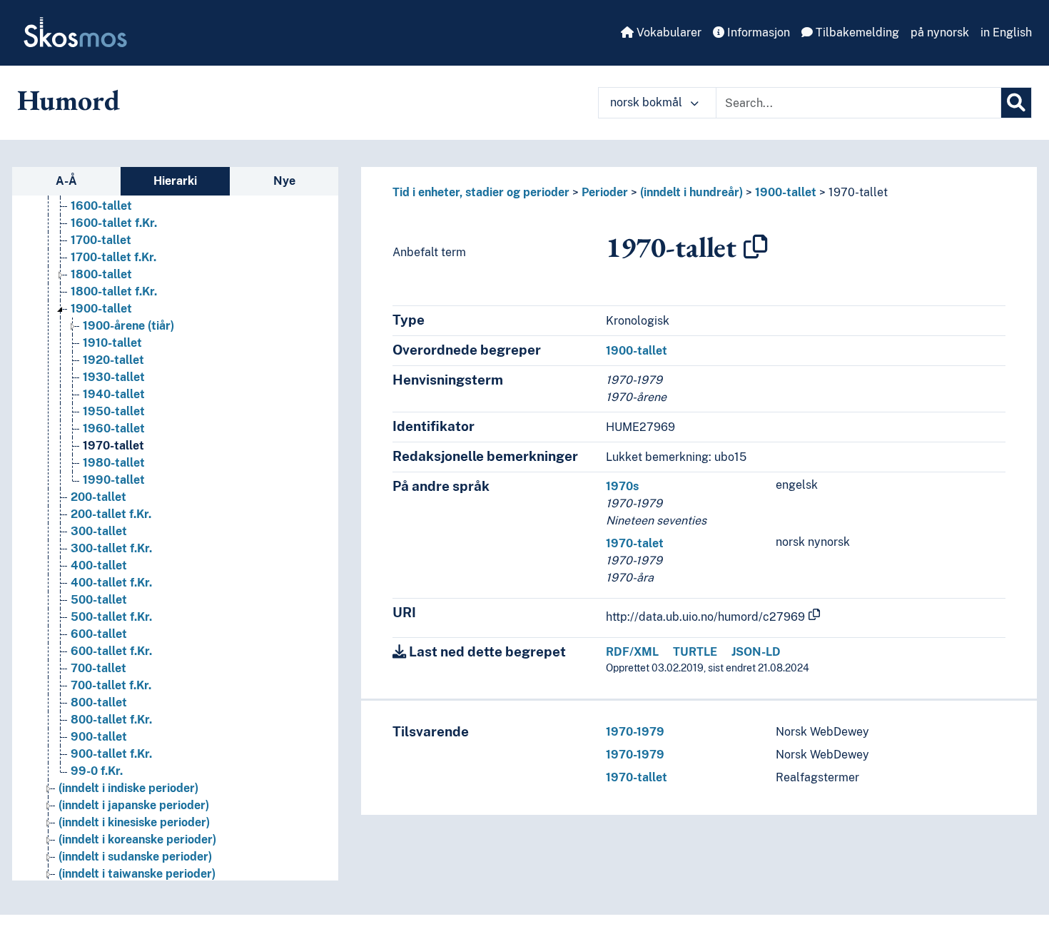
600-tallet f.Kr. (111, 651)
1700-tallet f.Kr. (113, 257)
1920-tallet (113, 360)
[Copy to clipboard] (755, 247)
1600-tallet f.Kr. (114, 223)
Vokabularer (667, 32)
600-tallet (99, 634)
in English (1006, 32)
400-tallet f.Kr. (111, 582)
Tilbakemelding (856, 32)
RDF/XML (632, 652)
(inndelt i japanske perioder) (134, 805)
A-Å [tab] (66, 181)
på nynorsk (940, 32)
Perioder (605, 192)
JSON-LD (756, 652)
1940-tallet (114, 394)
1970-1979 (635, 732)
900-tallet (99, 737)
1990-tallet (114, 480)
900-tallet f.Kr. (111, 754)
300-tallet (99, 531)
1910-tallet (112, 343)
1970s (622, 486)
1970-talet (635, 543)
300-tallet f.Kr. (111, 548)
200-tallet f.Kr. (111, 514)
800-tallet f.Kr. (111, 719)
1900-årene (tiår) (128, 326)
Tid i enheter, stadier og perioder (480, 192)
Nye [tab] (284, 181)
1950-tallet (114, 411)
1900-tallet (101, 308)
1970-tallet (113, 445)
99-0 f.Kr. (97, 771)
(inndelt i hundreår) (691, 192)
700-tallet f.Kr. (111, 685)
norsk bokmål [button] (647, 102)
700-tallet (98, 668)
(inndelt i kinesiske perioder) (134, 822)
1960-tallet (114, 428)
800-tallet (99, 702)
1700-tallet (101, 240)
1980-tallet (114, 463)
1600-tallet (101, 206)
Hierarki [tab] (175, 181)
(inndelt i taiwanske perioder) (137, 874)
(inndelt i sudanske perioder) (135, 856)
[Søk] (1016, 102)
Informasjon (757, 32)
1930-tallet (114, 377)
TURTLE (695, 652)
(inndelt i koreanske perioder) (137, 839)
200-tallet (98, 497)
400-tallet (99, 565)
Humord (68, 99)
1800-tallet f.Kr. (114, 291)
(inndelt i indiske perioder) (128, 788)
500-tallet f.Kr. (111, 617)
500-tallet (99, 600)
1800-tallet (101, 274)
